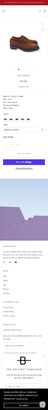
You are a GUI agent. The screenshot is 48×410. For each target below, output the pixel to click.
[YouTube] (16, 262)
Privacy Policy (8, 307)
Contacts (6, 293)
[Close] (43, 356)
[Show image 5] (29, 69)
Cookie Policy (8, 311)
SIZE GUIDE (8, 137)
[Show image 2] (21, 69)
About (5, 280)
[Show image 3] (24, 69)
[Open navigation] (3, 11)
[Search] (40, 11)
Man (4, 284)
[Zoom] (42, 23)
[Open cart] (45, 11)
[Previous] (13, 69)
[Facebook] (4, 262)
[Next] (34, 69)
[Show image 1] (18, 69)
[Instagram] (10, 262)
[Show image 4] (26, 69)
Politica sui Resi (9, 316)
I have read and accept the (20, 353)
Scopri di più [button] (22, 399)
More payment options (24, 168)
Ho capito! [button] (24, 405)
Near (5, 276)
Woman (6, 289)
